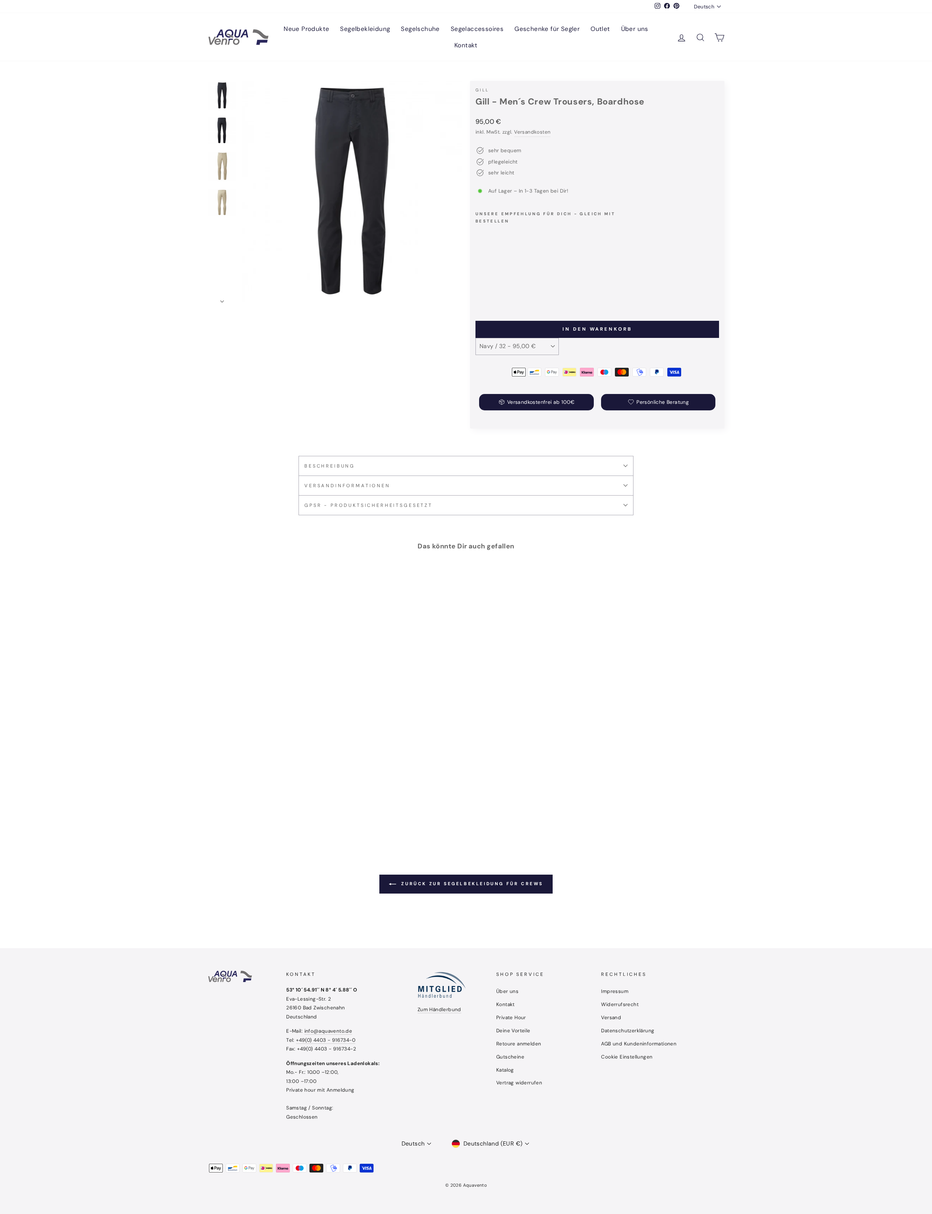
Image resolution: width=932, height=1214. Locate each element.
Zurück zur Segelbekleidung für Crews (471, 884)
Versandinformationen (347, 485)
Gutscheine (510, 1057)
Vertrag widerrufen (519, 1083)
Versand (611, 1017)
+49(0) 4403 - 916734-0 (325, 1040)
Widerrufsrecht (620, 1004)
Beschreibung (329, 466)
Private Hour (511, 1017)
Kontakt (466, 45)
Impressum (614, 991)
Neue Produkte (306, 29)
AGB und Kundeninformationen (638, 1044)
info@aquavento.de (328, 1031)
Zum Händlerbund (439, 1009)
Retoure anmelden (518, 1044)
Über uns (634, 29)
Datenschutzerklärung (627, 1031)
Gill (482, 89)
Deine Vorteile (513, 1031)
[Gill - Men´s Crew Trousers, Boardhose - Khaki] (490, 288)
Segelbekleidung (365, 29)
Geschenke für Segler (547, 29)
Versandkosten (532, 132)
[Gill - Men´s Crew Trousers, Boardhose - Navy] (480, 288)
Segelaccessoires (477, 29)
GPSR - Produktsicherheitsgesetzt (368, 505)
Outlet (600, 29)
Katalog (505, 1070)
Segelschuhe (420, 29)
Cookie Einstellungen (626, 1057)
